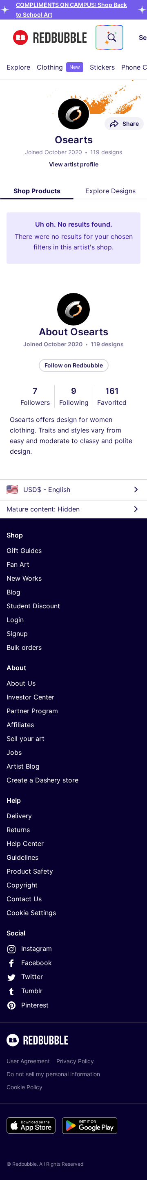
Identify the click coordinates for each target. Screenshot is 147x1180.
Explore (18, 67)
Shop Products (36, 191)
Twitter (32, 976)
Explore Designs (110, 191)
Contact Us (24, 899)
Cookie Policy (24, 1087)
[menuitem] (18, 67)
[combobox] (109, 37)
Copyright (22, 885)
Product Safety (30, 871)
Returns (18, 830)
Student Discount (33, 606)
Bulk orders (24, 647)
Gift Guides (24, 550)
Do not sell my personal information (53, 1074)
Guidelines (22, 857)
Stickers (102, 67)
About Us (21, 683)
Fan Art (18, 564)
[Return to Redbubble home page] (50, 37)
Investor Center (30, 697)
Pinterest (35, 1005)
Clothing (58, 67)
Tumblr (31, 991)
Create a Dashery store (42, 780)
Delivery (19, 816)
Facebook (36, 963)
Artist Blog (23, 766)
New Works (24, 578)
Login (15, 620)
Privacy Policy (75, 1061)
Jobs (14, 752)
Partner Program (32, 711)
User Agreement (28, 1061)
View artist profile (73, 164)
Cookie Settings (31, 912)
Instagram (36, 948)
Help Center (25, 843)
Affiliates (20, 725)
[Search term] (111, 37)
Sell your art (26, 738)
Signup (17, 633)
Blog (13, 592)
